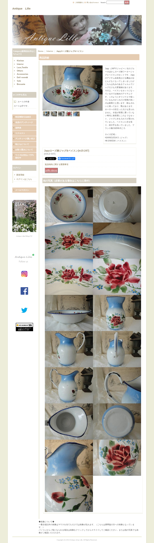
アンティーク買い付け (25, 138)
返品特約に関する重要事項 (56, 164)
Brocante (21, 84)
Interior (20, 64)
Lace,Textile (22, 67)
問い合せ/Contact (93, 2)
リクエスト (20, 133)
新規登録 (20, 175)
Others (20, 71)
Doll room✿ (22, 77)
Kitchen (20, 61)
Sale (19, 81)
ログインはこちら (24, 179)
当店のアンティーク (24, 122)
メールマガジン (22, 190)
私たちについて (22, 144)
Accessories (22, 74)
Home (40, 51)
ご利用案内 (79, 2)
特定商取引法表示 (23, 117)
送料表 (18, 128)
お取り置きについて (24, 149)
